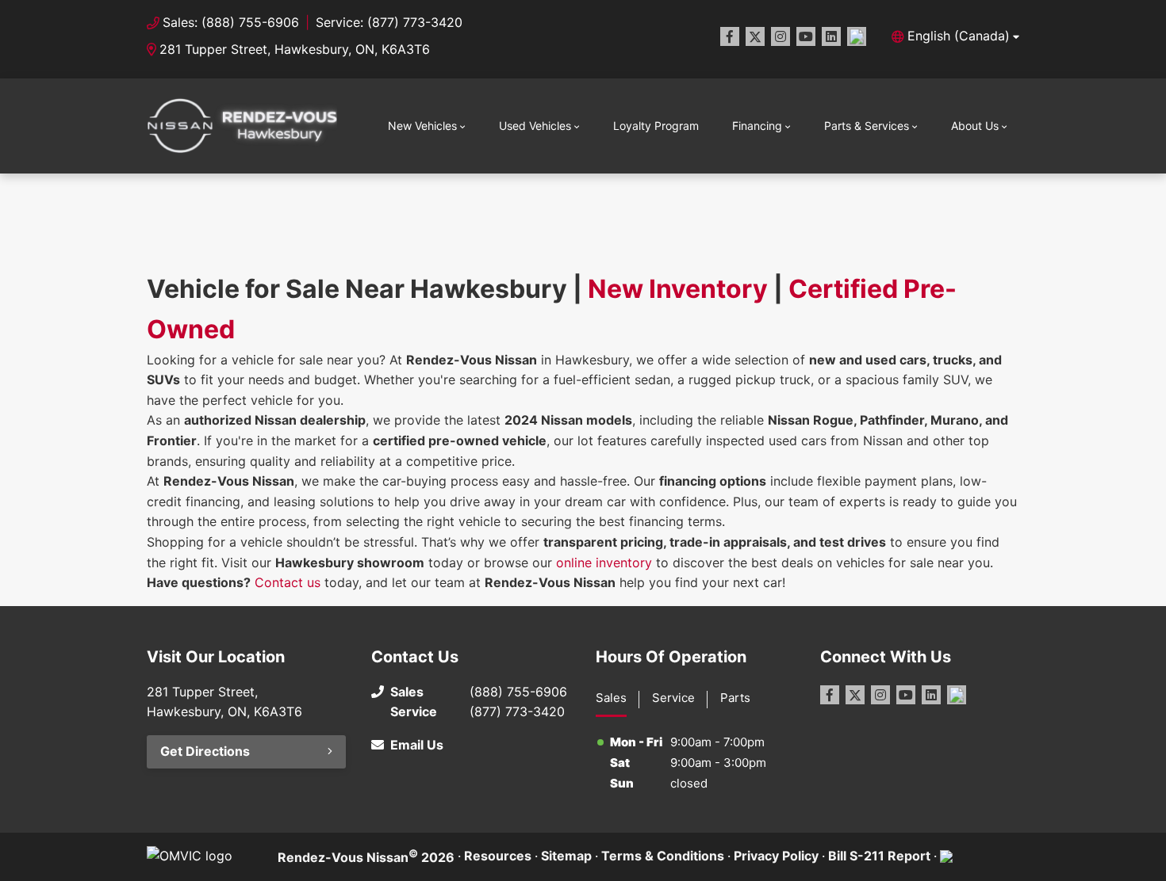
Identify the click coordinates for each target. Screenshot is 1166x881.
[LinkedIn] (831, 36)
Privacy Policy (776, 856)
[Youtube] (805, 36)
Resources (497, 856)
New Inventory (678, 288)
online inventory (604, 562)
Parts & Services (866, 125)
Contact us (287, 582)
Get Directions (205, 751)
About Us (975, 125)
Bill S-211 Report (879, 856)
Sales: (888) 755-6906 (231, 22)
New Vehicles (422, 125)
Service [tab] (673, 697)
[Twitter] (755, 36)
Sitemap (566, 856)
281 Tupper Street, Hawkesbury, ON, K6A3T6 (294, 49)
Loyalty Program (656, 125)
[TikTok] (856, 36)
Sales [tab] (611, 697)
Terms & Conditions (662, 856)
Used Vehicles (535, 125)
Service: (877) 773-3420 (389, 22)
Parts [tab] (735, 697)
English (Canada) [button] (958, 36)
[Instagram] (780, 36)
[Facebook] (729, 36)
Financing (757, 125)
